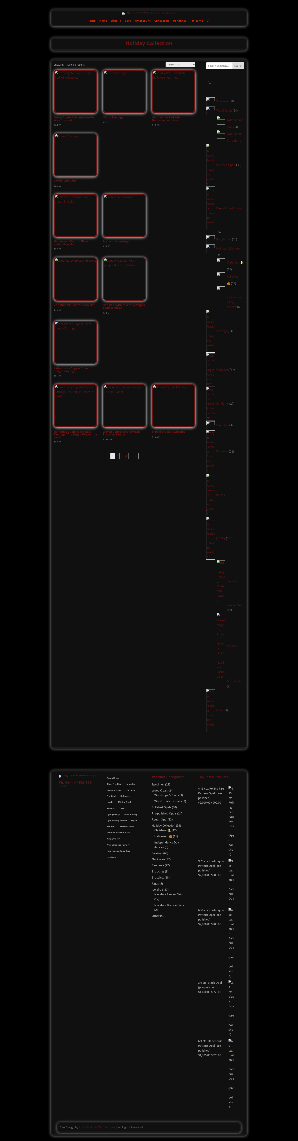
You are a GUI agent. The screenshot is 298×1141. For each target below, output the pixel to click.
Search (238, 65)
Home (91, 21)
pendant (111, 826)
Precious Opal (127, 826)
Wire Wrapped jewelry (118, 844)
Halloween (125, 796)
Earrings (130, 790)
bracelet (130, 784)
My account (143, 21)
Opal (121, 808)
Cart (128, 21)
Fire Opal (111, 796)
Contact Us (161, 21)
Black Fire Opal (114, 784)
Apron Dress (113, 777)
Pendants (179, 21)
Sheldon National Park (118, 832)
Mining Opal (124, 802)
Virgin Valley (113, 838)
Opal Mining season (117, 820)
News (103, 21)
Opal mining (130, 814)
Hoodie (110, 802)
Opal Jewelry (113, 814)
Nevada (111, 808)
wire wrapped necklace (118, 850)
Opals (134, 820)
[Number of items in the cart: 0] (209, 82)
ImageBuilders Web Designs (97, 1127)
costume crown (114, 790)
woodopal (112, 856)
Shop (114, 21)
